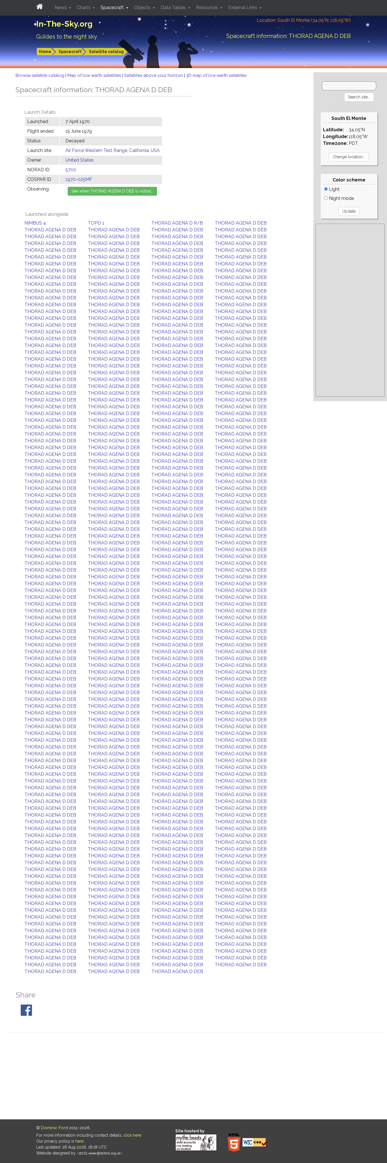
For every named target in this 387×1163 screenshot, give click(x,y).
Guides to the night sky (66, 36)
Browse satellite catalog (40, 75)
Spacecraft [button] (113, 7)
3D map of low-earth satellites (216, 75)
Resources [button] (207, 7)
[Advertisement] (350, 310)
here (79, 1141)
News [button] (61, 7)
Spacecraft (70, 51)
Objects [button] (143, 7)
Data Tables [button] (174, 7)
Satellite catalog (106, 51)
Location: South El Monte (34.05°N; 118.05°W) (304, 20)
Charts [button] (84, 7)
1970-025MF (78, 179)
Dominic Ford (54, 1127)
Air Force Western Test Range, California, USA (112, 150)
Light (334, 189)
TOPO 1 (96, 223)
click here (132, 1135)
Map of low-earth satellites (94, 75)
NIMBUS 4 (35, 223)
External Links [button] (243, 7)
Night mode (341, 198)
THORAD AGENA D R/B (177, 223)
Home (45, 51)
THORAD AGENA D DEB (241, 223)
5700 (70, 169)
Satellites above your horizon (154, 75)
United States (79, 160)
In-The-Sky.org (64, 24)
